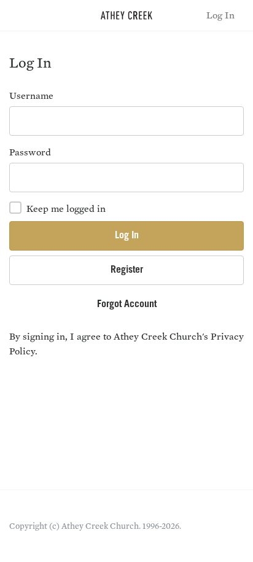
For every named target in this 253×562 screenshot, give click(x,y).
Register (127, 270)
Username (31, 95)
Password (30, 152)
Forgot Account (127, 305)
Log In (220, 15)
